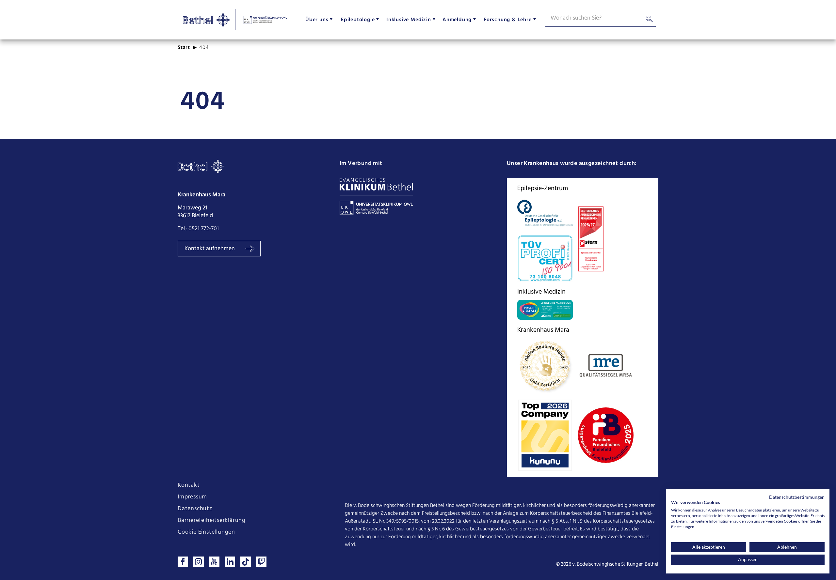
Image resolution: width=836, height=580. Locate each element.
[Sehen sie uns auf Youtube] (214, 562)
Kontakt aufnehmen (210, 248)
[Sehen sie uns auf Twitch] (261, 562)
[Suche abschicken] (649, 20)
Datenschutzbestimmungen (797, 497)
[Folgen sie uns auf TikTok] (245, 562)
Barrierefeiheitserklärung (212, 520)
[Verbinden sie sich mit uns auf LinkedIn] (230, 562)
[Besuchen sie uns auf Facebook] (183, 562)
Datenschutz (195, 509)
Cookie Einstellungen (206, 532)
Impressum (192, 497)
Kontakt (189, 485)
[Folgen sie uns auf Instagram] (198, 562)
